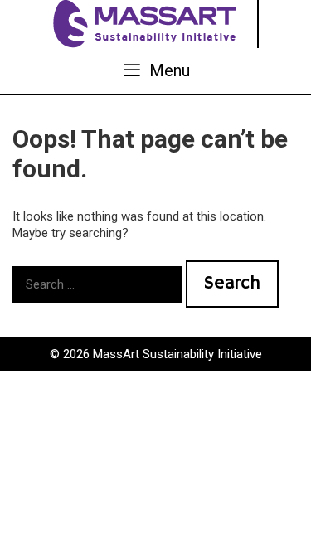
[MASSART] (147, 23)
